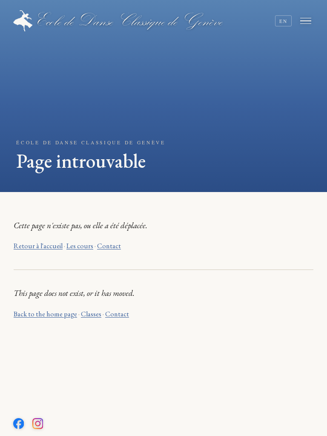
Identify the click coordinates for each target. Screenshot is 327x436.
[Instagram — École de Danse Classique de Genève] (37, 423)
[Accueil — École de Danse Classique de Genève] (118, 21)
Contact (109, 245)
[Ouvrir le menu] (307, 21)
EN (283, 21)
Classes (91, 314)
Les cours (79, 245)
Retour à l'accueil (38, 245)
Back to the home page (45, 314)
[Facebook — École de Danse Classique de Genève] (18, 423)
